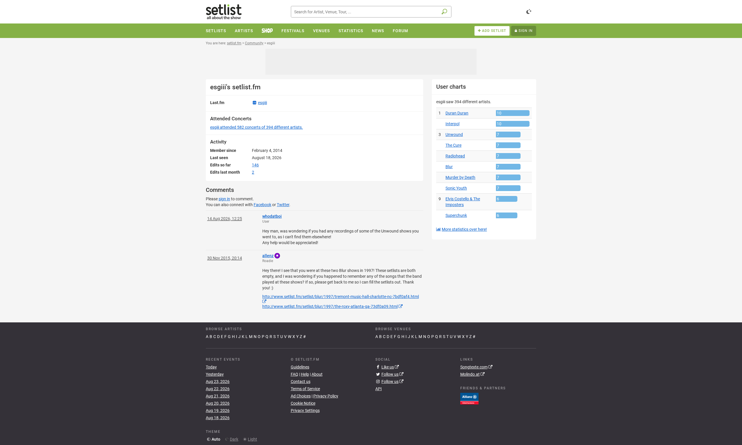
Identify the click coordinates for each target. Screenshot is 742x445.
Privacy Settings (305, 410)
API (378, 388)
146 (255, 165)
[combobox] (371, 12)
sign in (224, 199)
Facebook (262, 204)
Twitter (283, 204)
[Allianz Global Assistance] (469, 398)
